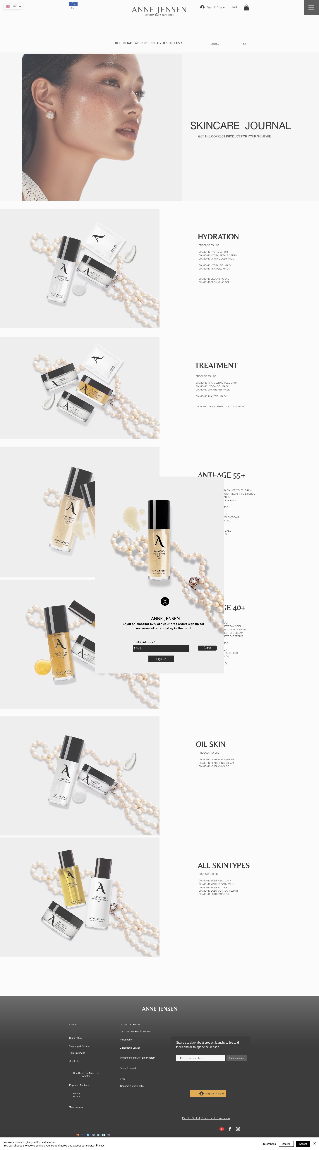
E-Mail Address (143, 642)
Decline (286, 1144)
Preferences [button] (269, 1144)
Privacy (100, 1145)
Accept (303, 1144)
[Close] (314, 1143)
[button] (165, 601)
